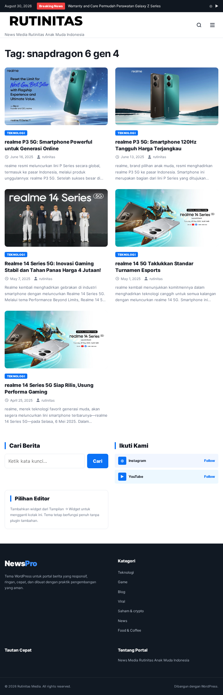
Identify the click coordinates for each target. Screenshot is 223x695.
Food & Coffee (129, 630)
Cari (97, 461)
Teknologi (16, 133)
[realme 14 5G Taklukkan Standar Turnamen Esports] (166, 218)
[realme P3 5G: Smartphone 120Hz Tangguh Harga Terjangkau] (166, 96)
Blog (121, 592)
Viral (121, 601)
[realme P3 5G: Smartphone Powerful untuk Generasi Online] (56, 96)
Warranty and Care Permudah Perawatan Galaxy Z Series (114, 6)
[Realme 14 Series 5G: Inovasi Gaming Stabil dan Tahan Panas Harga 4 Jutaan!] (56, 218)
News (122, 621)
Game (122, 582)
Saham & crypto (131, 611)
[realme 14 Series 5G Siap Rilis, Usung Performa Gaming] (56, 340)
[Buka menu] (212, 25)
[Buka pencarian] (199, 25)
